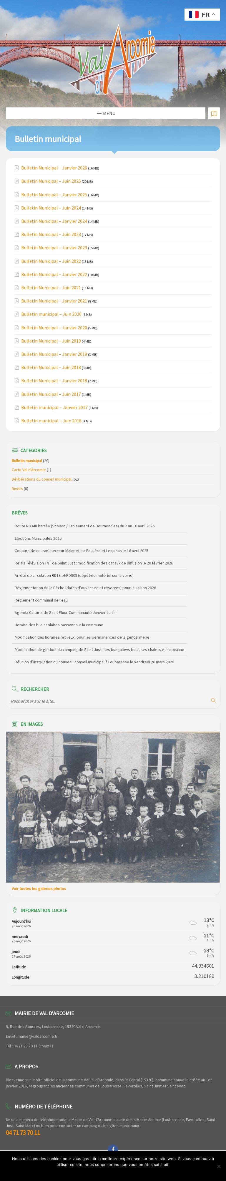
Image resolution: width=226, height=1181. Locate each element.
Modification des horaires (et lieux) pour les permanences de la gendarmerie (82, 625)
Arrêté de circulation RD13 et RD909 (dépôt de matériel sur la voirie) (74, 563)
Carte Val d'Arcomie (29, 469)
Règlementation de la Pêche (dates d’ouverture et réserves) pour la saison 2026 (85, 575)
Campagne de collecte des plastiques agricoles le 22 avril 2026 (70, 662)
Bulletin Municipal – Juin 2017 (51, 394)
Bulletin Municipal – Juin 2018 (51, 367)
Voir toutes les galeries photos (39, 888)
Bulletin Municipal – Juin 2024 (51, 208)
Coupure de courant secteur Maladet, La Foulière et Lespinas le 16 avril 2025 (81, 538)
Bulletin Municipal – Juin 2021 (51, 287)
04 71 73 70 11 (23, 1133)
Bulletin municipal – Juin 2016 (51, 420)
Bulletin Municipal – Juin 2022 (51, 261)
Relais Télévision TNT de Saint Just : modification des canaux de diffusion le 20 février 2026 (94, 551)
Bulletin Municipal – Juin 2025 (51, 181)
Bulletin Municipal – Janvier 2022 (54, 274)
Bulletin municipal (27, 460)
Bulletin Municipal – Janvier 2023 (54, 247)
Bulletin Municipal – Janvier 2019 (54, 354)
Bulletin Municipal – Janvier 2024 (54, 221)
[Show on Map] (214, 113)
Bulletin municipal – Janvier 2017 (54, 407)
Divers (17, 488)
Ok (113, 1172)
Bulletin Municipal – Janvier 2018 (54, 380)
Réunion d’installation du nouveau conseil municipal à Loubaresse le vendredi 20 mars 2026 (94, 649)
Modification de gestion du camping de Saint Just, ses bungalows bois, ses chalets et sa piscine (99, 637)
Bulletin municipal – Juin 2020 (51, 314)
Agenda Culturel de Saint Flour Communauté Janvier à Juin (66, 600)
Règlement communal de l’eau (41, 588)
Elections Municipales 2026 (38, 526)
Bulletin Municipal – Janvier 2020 (54, 327)
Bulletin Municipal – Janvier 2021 (54, 301)
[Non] (219, 1166)
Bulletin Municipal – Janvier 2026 (54, 168)
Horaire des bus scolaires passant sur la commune (59, 612)
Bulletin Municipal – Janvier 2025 (54, 194)
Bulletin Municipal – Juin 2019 (51, 341)
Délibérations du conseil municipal (42, 479)
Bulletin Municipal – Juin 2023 (51, 234)
